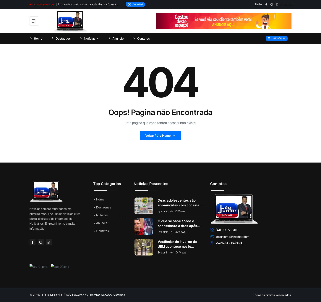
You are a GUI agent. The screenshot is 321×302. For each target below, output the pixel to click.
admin (164, 211)
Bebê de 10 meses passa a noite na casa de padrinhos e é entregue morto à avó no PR (90, 5)
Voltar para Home (158, 135)
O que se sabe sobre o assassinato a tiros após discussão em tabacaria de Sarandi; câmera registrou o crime (180, 223)
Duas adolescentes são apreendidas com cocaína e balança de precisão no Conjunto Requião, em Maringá (180, 203)
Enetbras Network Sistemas (107, 295)
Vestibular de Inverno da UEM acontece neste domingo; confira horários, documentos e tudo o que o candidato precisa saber (180, 244)
